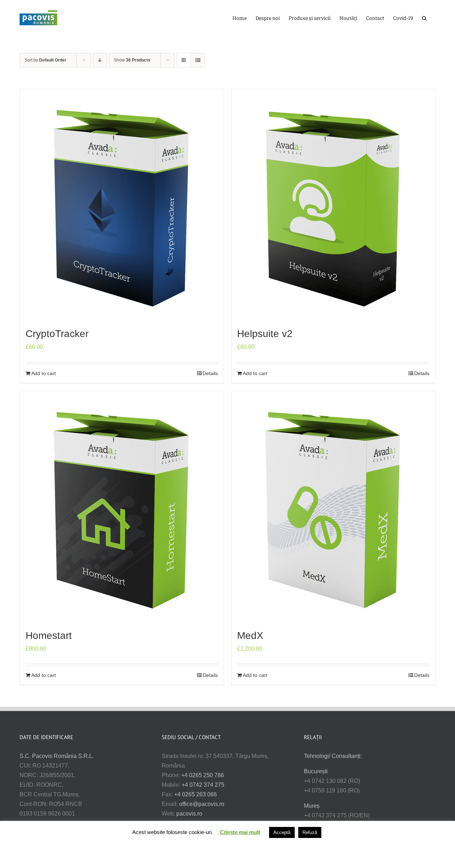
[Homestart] (122, 506)
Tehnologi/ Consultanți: (333, 756)
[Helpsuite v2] (333, 204)
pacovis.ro (189, 814)
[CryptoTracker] (122, 204)
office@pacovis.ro (201, 804)
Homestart (49, 635)
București (316, 771)
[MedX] (333, 506)
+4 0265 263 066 (195, 794)
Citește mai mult (240, 832)
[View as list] (198, 60)
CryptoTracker (57, 333)
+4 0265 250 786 (202, 775)
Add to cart (43, 373)
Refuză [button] (310, 832)
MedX (250, 635)
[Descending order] (100, 60)
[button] (424, 17)
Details (210, 373)
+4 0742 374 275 (203, 785)
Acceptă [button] (281, 832)
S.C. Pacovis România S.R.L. (57, 756)
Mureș (312, 806)
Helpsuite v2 (265, 333)
